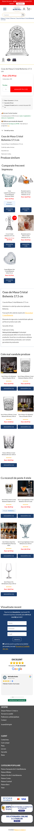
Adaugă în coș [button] (9, 209)
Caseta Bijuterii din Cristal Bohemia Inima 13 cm (9, 271)
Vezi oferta (20, 3)
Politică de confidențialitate (10, 717)
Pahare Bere (5, 784)
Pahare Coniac (6, 778)
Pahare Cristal (5, 18)
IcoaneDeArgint (6, 724)
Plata (3, 746)
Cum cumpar (5, 743)
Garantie (4, 752)
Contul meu (5, 740)
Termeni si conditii (7, 714)
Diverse (12, 18)
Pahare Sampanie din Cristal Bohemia (13, 769)
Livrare (3, 749)
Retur (3, 755)
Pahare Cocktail (6, 781)
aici (9, 125)
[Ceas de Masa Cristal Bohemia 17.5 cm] (17, 41)
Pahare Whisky (6, 772)
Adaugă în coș (21, 89)
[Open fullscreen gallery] (31, 54)
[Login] (24, 9)
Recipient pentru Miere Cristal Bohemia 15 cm (26, 235)
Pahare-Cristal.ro (20, 830)
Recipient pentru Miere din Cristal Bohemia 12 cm (26, 192)
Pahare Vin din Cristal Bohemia (11, 775)
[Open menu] (5, 9)
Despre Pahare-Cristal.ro (9, 711)
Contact (3, 720)
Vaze (2, 788)
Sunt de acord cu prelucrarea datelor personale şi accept (16, 646)
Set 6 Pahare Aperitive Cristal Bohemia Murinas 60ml (9, 543)
